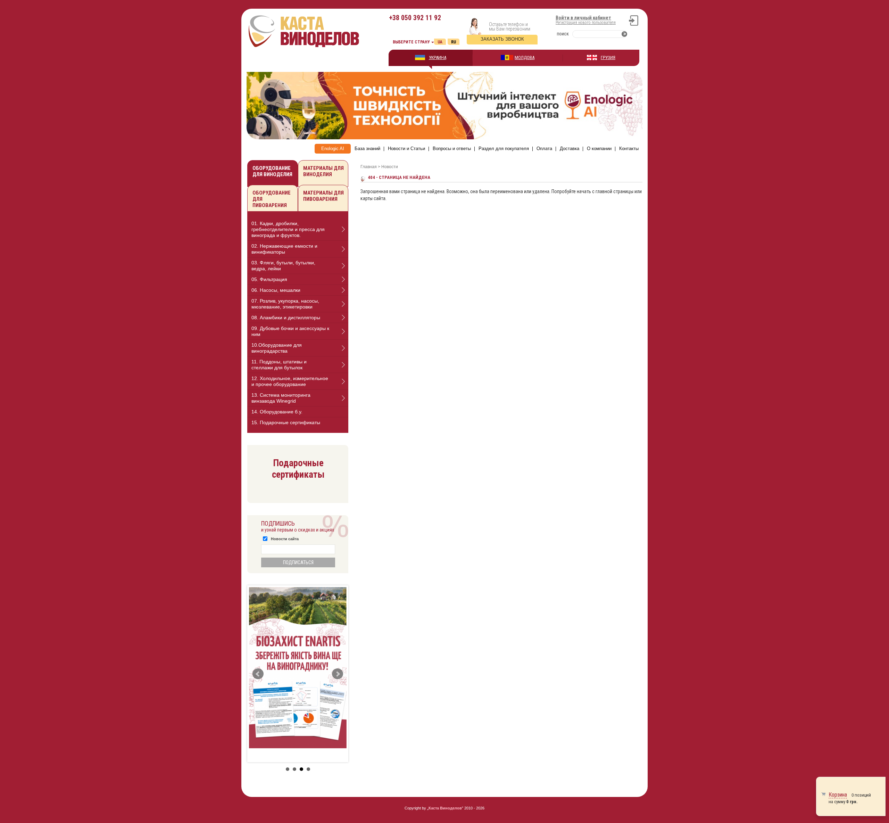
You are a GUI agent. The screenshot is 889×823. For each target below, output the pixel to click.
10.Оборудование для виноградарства (276, 348)
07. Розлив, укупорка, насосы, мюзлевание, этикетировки (285, 304)
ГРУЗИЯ (608, 57)
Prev (258, 674)
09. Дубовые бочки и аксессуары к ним (290, 331)
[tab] (297, 229)
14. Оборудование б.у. (276, 411)
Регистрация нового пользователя (586, 22)
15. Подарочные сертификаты (285, 422)
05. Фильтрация (269, 279)
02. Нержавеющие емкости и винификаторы (284, 249)
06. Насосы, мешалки (275, 290)
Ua (440, 42)
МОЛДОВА (524, 57)
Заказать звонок (502, 39)
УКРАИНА (437, 57)
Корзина (838, 794)
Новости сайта (285, 539)
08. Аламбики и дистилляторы (285, 317)
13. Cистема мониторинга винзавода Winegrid (280, 398)
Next (337, 674)
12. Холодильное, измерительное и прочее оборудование (289, 381)
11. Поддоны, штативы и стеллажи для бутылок (279, 364)
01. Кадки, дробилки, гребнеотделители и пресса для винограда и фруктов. (288, 229)
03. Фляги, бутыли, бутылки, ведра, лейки (283, 265)
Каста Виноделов (445, 808)
